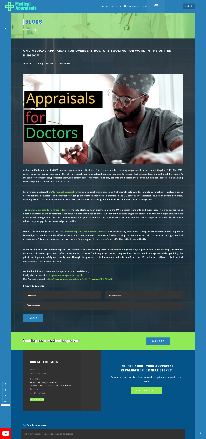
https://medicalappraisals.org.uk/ (66, 275)
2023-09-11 (28, 63)
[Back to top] (200, 433)
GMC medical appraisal (62, 192)
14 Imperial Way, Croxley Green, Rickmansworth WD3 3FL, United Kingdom (51, 384)
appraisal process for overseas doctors (49, 210)
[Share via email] (5, 401)
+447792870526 (113, 6)
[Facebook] (5, 384)
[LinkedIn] (5, 395)
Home (26, 30)
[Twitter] (5, 390)
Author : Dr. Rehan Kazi (58, 63)
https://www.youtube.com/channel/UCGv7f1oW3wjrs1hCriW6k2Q (80, 279)
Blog (41, 63)
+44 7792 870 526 (38, 393)
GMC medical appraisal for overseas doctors (83, 232)
